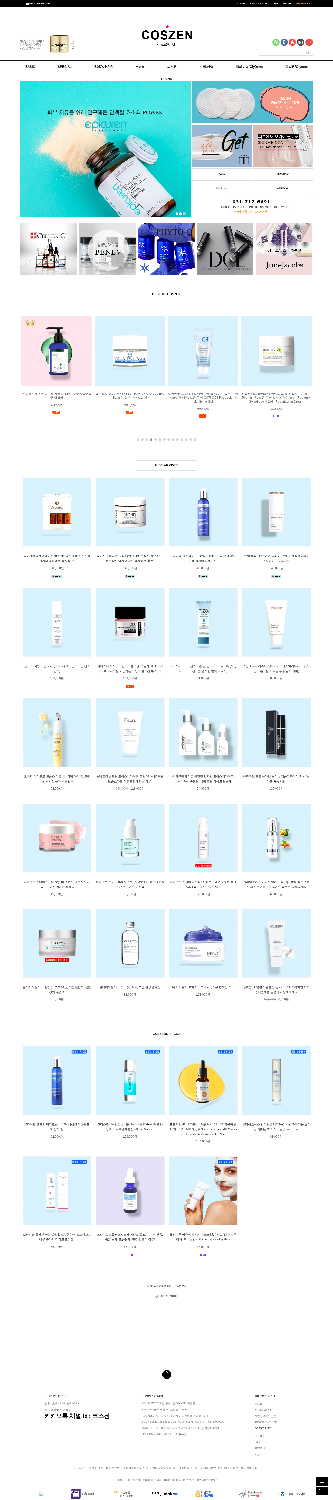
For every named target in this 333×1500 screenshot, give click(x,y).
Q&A (222, 174)
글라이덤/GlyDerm (249, 67)
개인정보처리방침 (265, 1416)
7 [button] (164, 439)
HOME (259, 1403)
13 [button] (190, 439)
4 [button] (151, 439)
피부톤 (172, 67)
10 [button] (177, 439)
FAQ (257, 1454)
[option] (46, 43)
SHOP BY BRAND (39, 3)
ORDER (287, 3)
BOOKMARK (303, 3)
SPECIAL (65, 67)
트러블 (140, 67)
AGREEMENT (263, 1410)
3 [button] (147, 439)
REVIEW (282, 174)
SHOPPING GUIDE (266, 1422)
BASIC (30, 67)
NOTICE (221, 187)
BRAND (166, 79)
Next (64, 44)
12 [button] (186, 439)
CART (275, 3)
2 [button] (142, 439)
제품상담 (282, 187)
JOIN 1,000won (258, 3)
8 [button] (168, 439)
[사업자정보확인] (208, 1428)
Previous (30, 44)
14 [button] (195, 439)
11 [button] (182, 439)
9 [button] (173, 439)
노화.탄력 (206, 67)
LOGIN (241, 3)
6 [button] (160, 439)
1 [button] (138, 439)
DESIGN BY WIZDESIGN (201, 1480)
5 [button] (155, 439)
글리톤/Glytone (296, 67)
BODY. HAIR (103, 67)
